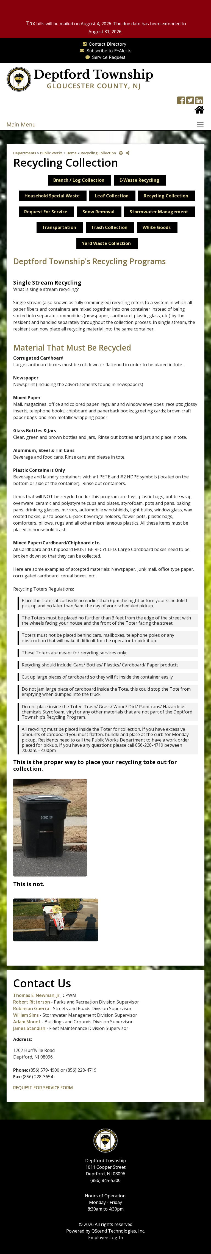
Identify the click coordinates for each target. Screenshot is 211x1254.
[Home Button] (199, 111)
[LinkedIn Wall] (199, 102)
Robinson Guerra (31, 1008)
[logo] (80, 79)
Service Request (109, 57)
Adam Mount (27, 1022)
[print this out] (120, 153)
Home (71, 152)
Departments (24, 152)
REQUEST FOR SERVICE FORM (43, 1088)
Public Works (51, 152)
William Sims (26, 1015)
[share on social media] (126, 153)
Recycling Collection (98, 152)
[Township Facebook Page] (181, 102)
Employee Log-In (105, 1237)
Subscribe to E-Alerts (109, 50)
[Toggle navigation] (202, 124)
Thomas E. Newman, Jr (36, 995)
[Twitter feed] (190, 102)
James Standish (29, 1028)
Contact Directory (107, 44)
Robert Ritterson (31, 1002)
